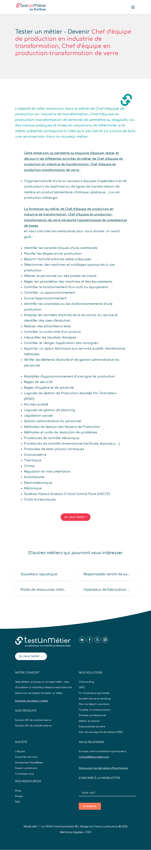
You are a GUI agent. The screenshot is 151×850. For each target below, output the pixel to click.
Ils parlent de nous (26, 757)
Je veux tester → (31, 656)
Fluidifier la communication (94, 710)
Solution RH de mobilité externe (33, 725)
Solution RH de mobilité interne (33, 720)
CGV (88, 832)
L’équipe (20, 751)
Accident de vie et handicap (95, 698)
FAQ (17, 802)
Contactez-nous (24, 774)
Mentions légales (71, 832)
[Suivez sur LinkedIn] (82, 640)
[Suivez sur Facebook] (90, 640)
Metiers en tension (89, 721)
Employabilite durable (92, 726)
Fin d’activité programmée (94, 693)
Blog (18, 790)
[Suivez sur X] (97, 640)
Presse (19, 796)
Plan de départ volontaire (94, 704)
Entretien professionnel (92, 715)
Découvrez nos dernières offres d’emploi (103, 768)
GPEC (82, 687)
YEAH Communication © (61, 826)
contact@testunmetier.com (94, 757)
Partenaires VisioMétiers (29, 762)
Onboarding (86, 682)
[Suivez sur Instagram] (105, 640)
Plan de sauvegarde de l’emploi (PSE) (101, 732)
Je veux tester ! (75, 517)
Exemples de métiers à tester (31, 701)
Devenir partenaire (26, 768)
